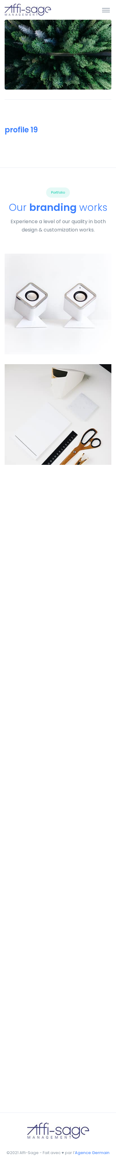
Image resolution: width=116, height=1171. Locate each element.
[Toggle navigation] (106, 10)
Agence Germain (92, 1152)
